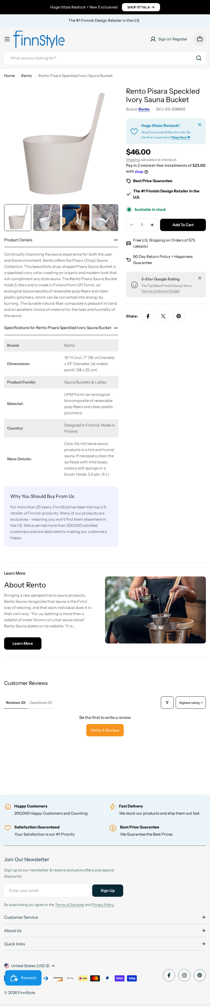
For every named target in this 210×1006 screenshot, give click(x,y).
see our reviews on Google (160, 291)
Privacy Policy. (103, 904)
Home (9, 75)
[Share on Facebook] (148, 316)
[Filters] (167, 702)
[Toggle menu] (7, 39)
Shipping (133, 160)
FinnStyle (26, 992)
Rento (26, 75)
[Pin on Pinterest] (179, 316)
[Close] (200, 124)
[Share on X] (163, 316)
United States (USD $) (30, 965)
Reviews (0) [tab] (16, 702)
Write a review (105, 730)
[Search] (199, 58)
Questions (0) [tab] (41, 702)
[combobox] (105, 58)
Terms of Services (69, 904)
